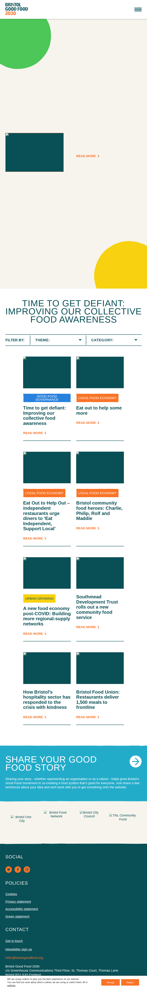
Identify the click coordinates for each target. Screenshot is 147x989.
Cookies (11, 894)
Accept (110, 982)
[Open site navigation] (138, 9)
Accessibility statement (21, 909)
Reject (130, 982)
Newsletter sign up (18, 949)
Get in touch (14, 941)
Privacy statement (18, 901)
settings (11, 985)
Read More (86, 156)
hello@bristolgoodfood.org (24, 958)
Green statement (17, 916)
